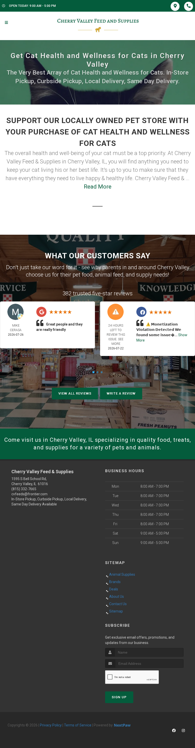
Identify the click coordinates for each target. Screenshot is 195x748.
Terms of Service (77, 725)
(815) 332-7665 (23, 489)
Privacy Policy (51, 725)
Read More (97, 186)
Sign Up (119, 697)
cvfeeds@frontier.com (29, 494)
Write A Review (121, 393)
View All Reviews (74, 393)
